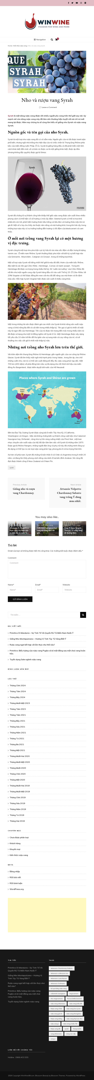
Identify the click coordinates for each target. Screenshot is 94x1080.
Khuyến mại (15, 849)
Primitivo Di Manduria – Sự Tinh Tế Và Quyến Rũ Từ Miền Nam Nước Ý (41, 633)
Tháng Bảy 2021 (17, 721)
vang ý (53, 1039)
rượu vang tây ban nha (74, 1019)
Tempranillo (77, 1029)
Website (66, 584)
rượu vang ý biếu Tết (70, 1024)
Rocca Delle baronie (74, 998)
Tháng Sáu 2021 (17, 726)
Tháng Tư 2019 (17, 815)
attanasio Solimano (58, 983)
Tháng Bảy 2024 (17, 697)
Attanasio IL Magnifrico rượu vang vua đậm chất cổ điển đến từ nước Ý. (19, 530)
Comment (12, 558)
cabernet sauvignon (58, 993)
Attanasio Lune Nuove (59, 978)
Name (11, 584)
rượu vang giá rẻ (56, 1014)
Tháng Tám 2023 (18, 709)
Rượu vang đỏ (55, 1029)
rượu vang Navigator (73, 1014)
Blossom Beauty (41, 1075)
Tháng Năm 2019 (18, 809)
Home (10, 46)
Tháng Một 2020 (17, 780)
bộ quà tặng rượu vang (59, 988)
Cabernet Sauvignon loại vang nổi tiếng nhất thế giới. (47, 530)
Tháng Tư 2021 (17, 738)
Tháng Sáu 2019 (17, 803)
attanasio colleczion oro (59, 973)
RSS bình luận (16, 883)
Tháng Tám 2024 (18, 691)
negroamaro (73, 993)
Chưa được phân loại (19, 837)
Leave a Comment (49, 107)
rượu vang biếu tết (75, 1004)
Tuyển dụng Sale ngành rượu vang (25, 659)
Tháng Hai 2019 (17, 821)
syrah (12, 468)
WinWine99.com (27, 1075)
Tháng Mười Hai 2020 (20, 756)
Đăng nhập (15, 871)
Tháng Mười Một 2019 (20, 791)
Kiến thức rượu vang (20, 46)
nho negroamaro (57, 998)
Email (38, 584)
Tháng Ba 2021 (17, 744)
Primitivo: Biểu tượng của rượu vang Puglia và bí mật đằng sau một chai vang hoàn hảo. (24, 994)
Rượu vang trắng (56, 1019)
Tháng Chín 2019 (18, 797)
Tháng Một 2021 (17, 750)
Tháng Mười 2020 (18, 768)
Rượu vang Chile (56, 1009)
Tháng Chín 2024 (18, 685)
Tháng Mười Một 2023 (20, 703)
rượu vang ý (55, 1024)
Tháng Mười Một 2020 (20, 762)
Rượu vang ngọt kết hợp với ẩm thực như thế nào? (32, 644)
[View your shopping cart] (56, 39)
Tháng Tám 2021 (18, 715)
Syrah (10, 116)
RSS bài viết (15, 877)
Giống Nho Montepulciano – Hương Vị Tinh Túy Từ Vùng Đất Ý (38, 639)
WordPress (80, 1075)
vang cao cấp (71, 1034)
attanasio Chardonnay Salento (62, 968)
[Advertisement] (47, 915)
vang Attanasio (56, 1034)
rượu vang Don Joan (73, 1009)
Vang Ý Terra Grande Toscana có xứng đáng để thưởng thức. (73, 530)
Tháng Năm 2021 (18, 732)
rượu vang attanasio (58, 1004)
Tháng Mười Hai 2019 (20, 785)
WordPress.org (17, 889)
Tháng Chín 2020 (18, 774)
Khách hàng (15, 843)
